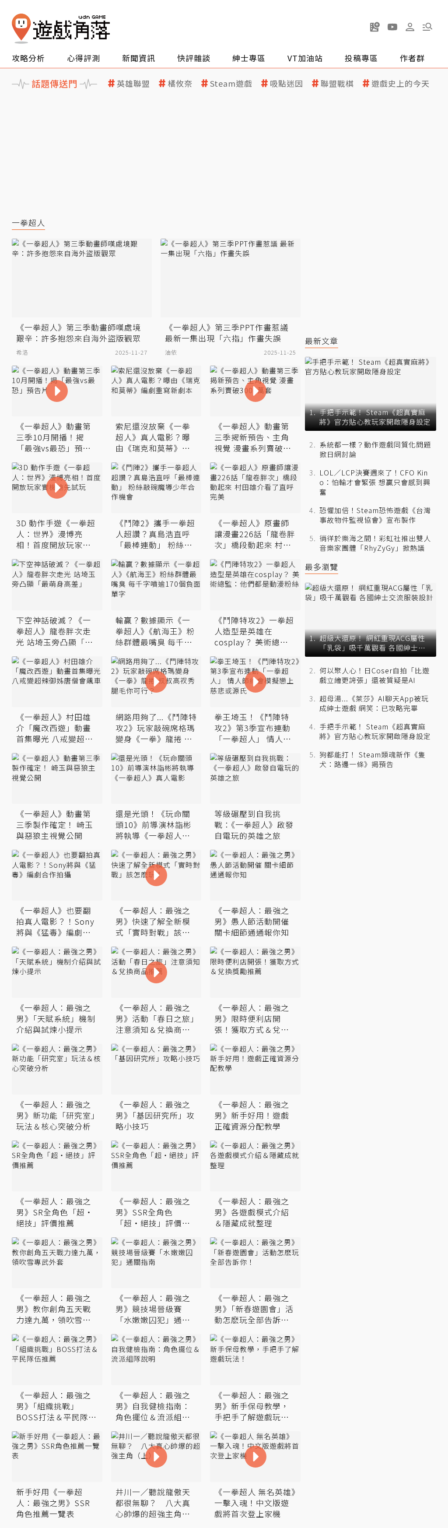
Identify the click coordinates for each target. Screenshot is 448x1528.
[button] (427, 26)
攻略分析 (28, 57)
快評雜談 (193, 57)
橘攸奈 (180, 83)
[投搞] (375, 26)
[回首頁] (61, 29)
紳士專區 (249, 57)
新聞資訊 (138, 57)
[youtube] (392, 26)
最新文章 (321, 340)
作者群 (412, 57)
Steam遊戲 (231, 83)
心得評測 (83, 57)
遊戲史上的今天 (400, 83)
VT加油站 (305, 57)
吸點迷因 (286, 83)
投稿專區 (361, 57)
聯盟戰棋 (337, 83)
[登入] (410, 27)
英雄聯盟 (133, 83)
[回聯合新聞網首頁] (21, 29)
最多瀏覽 (321, 566)
